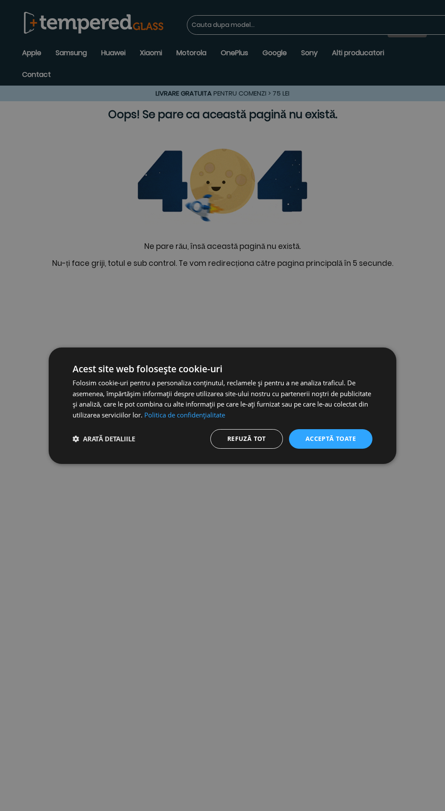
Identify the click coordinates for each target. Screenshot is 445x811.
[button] (104, 439)
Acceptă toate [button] (331, 438)
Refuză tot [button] (246, 438)
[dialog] (222, 405)
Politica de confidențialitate (184, 414)
